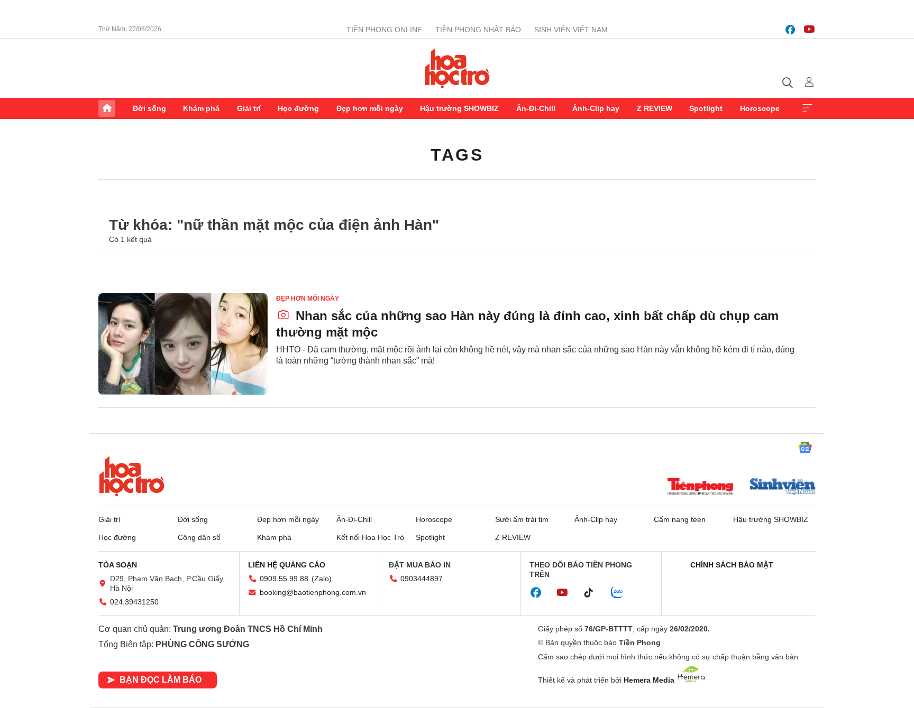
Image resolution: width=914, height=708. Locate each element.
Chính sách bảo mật (731, 565)
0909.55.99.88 (284, 578)
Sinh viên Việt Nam (571, 29)
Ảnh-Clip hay (595, 108)
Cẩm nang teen (680, 519)
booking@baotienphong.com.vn (313, 592)
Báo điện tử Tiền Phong (457, 68)
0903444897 (421, 578)
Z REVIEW (654, 108)
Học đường (298, 108)
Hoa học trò (131, 476)
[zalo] (622, 592)
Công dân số (199, 537)
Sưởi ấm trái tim (522, 519)
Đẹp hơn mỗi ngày (369, 108)
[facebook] (790, 29)
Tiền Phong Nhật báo (478, 29)
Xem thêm (807, 108)
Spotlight (706, 108)
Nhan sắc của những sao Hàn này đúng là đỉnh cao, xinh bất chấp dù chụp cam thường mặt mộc (527, 324)
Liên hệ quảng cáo (286, 565)
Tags (457, 154)
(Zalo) (322, 578)
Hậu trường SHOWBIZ (459, 108)
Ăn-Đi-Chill (535, 108)
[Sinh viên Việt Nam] (783, 487)
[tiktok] (594, 592)
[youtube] (809, 29)
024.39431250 (134, 602)
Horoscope (760, 108)
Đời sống (149, 108)
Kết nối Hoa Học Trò (370, 537)
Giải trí (249, 108)
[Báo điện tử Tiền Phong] (700, 487)
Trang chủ (106, 108)
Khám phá (201, 108)
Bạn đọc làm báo (161, 679)
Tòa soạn (117, 565)
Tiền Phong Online (384, 29)
